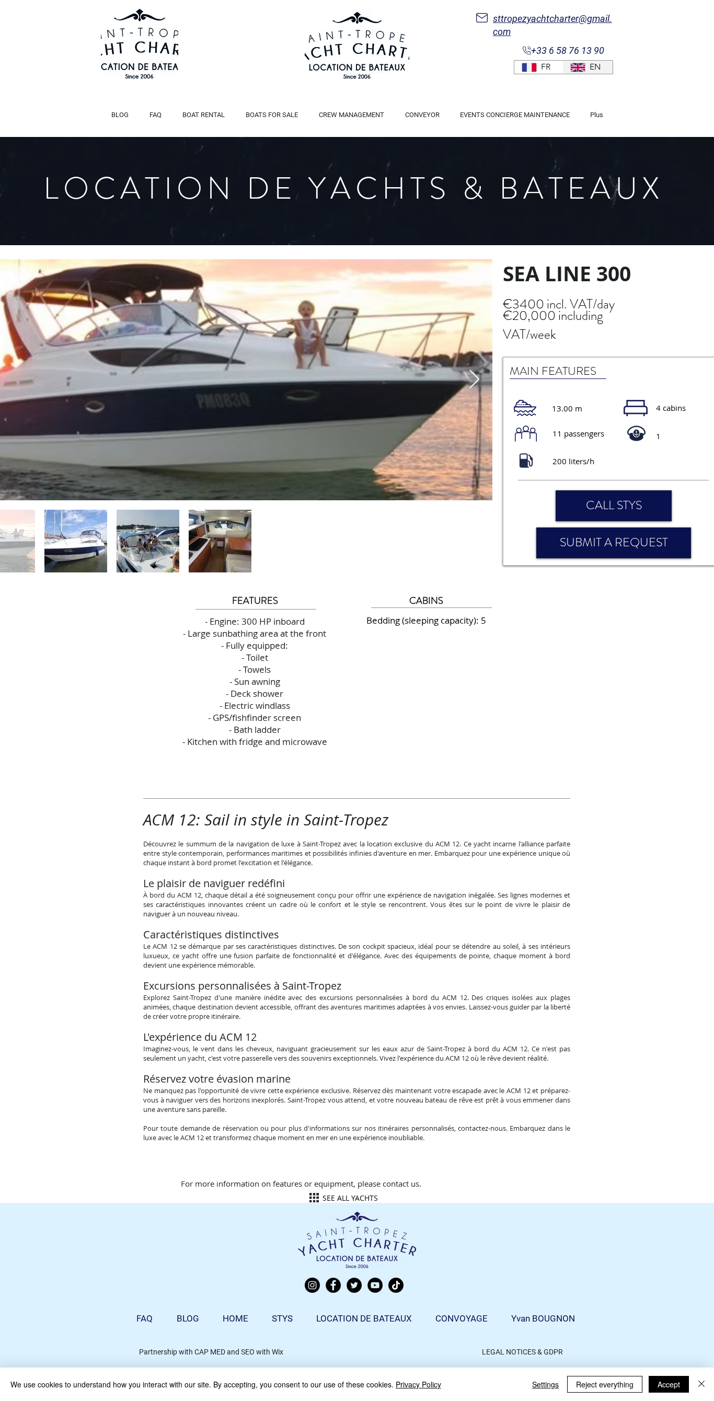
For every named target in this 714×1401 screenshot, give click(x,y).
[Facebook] (333, 1285)
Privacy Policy (418, 1384)
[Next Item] (474, 380)
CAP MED (209, 1352)
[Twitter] (354, 1285)
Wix (277, 1352)
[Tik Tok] (396, 1285)
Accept (669, 1384)
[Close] (701, 1384)
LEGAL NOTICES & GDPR (522, 1352)
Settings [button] (545, 1384)
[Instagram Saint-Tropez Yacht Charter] (312, 1285)
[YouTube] (375, 1285)
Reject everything (605, 1384)
